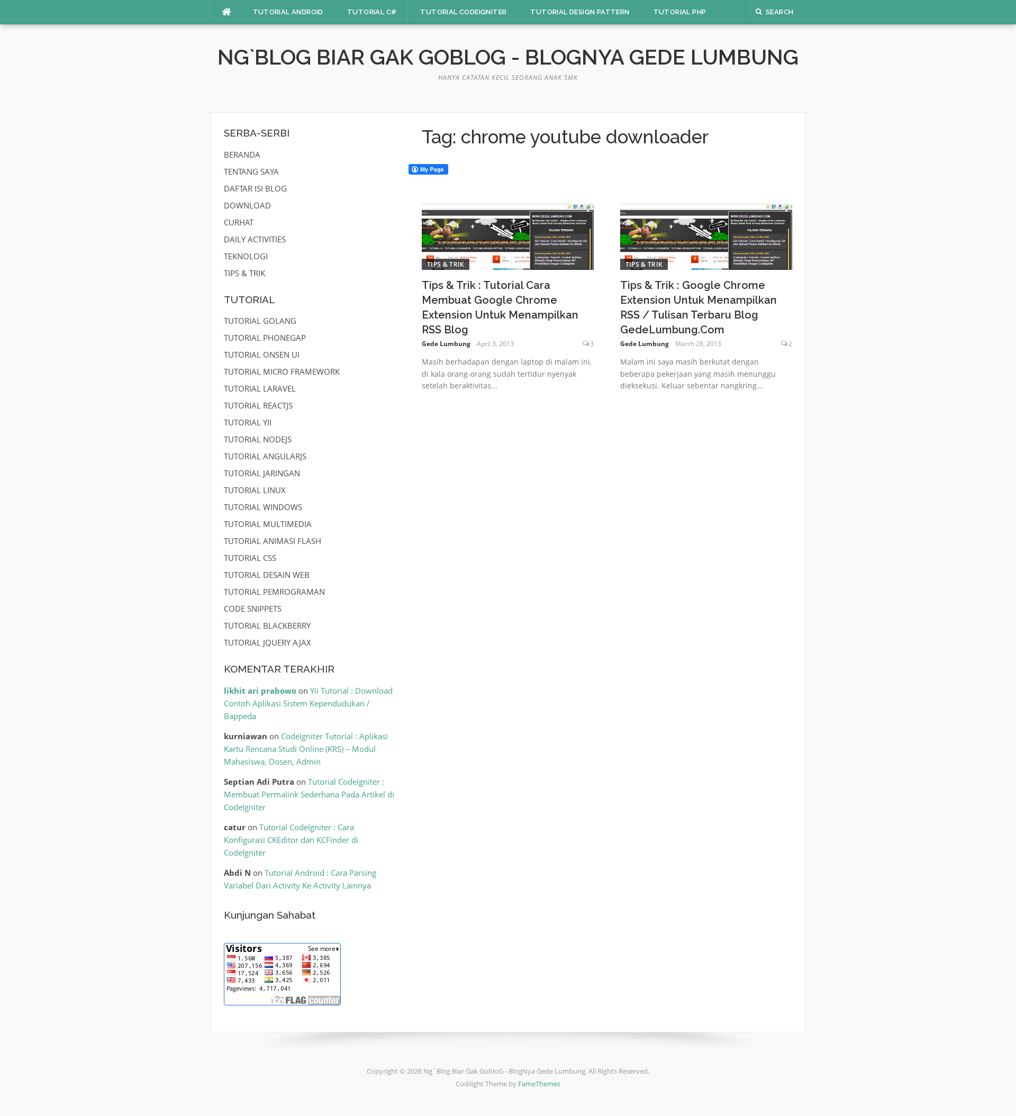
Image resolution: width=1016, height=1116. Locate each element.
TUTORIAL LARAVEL (260, 388)
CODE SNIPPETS (253, 608)
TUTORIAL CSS (250, 557)
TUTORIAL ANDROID (288, 12)
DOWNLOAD (247, 205)
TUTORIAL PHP (680, 12)
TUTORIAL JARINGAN (262, 473)
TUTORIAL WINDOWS (263, 507)
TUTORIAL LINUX (255, 490)
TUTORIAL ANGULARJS (265, 456)
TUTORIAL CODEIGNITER (463, 12)
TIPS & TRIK (445, 264)
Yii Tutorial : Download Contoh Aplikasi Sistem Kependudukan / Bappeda (308, 703)
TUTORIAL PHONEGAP (265, 337)
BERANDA (242, 154)
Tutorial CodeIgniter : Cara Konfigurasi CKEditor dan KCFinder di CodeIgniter (291, 840)
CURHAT (238, 222)
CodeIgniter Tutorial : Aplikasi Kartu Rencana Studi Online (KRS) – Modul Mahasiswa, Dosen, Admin (306, 749)
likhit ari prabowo (260, 690)
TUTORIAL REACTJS (258, 405)
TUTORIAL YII (247, 422)
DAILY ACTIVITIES (255, 239)
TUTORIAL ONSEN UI (262, 354)
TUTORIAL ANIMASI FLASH (272, 541)
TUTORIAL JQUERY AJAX (267, 642)
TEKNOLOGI (246, 256)
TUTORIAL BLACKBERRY (267, 625)
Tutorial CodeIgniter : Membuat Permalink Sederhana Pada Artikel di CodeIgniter (309, 794)
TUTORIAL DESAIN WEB (267, 574)
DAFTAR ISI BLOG (255, 188)
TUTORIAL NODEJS (258, 439)
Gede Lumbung (446, 343)
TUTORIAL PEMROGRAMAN (274, 591)
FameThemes (539, 1083)
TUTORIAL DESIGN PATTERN (579, 12)
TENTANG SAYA (251, 171)
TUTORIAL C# (371, 12)
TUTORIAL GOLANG (260, 320)
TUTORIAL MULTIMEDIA (268, 524)
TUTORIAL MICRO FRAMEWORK (282, 371)
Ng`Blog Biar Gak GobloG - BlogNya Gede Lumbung (508, 56)
